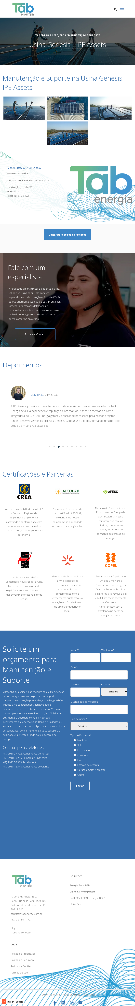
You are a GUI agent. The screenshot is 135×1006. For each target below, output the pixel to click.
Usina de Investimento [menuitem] (82, 891)
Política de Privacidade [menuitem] (23, 953)
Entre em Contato (35, 334)
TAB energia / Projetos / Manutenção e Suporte (67, 35)
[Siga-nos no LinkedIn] (63, 1002)
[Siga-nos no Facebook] (54, 1002)
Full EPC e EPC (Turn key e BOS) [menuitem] (87, 898)
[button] (50, 447)
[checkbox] (100, 758)
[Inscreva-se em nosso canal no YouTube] (80, 1002)
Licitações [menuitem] (75, 904)
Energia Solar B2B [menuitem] (80, 885)
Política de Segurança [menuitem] (23, 960)
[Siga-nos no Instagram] (71, 1002)
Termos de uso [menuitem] (19, 972)
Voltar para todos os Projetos (67, 234)
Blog (13, 928)
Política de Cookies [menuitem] (21, 966)
